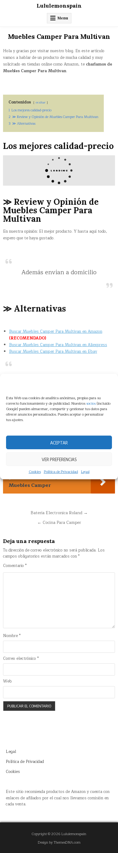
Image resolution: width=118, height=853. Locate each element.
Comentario (15, 566)
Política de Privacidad (61, 472)
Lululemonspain (59, 5)
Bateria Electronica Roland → (59, 512)
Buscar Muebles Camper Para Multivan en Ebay (53, 351)
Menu (62, 18)
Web (7, 681)
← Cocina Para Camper (59, 522)
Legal (85, 472)
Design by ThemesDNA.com (59, 842)
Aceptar (59, 442)
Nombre (12, 636)
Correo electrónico (21, 659)
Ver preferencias (59, 459)
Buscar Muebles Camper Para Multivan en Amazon (55, 331)
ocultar (40, 102)
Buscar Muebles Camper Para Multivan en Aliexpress (58, 345)
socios (91, 403)
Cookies (35, 472)
